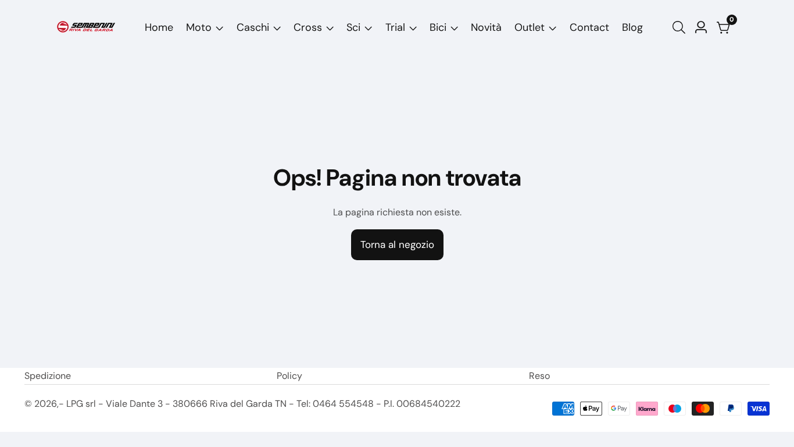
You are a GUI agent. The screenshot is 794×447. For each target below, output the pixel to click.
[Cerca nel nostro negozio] (681, 27)
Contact (589, 27)
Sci (353, 27)
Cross (308, 27)
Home (159, 27)
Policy (289, 376)
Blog (632, 27)
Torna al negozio (397, 244)
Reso (539, 376)
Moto (199, 27)
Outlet (529, 27)
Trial (395, 27)
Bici (438, 27)
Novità (486, 27)
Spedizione (47, 376)
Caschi (253, 27)
